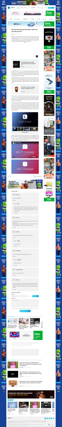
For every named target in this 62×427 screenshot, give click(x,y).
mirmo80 (17, 217)
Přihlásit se (35, 296)
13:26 (19, 241)
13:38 (18, 251)
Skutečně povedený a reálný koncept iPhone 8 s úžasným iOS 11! (28, 63)
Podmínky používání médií (15, 421)
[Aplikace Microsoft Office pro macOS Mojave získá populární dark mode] (13, 321)
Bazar (25, 7)
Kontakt (39, 7)
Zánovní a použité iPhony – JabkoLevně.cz (19, 425)
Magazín (18, 7)
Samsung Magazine (10, 424)
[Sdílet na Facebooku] (8, 176)
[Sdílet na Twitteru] (10, 176)
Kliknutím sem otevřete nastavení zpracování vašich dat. (21, 422)
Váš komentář (13, 298)
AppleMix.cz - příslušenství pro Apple (35, 424)
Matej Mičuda (19, 259)
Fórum (22, 7)
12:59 (18, 232)
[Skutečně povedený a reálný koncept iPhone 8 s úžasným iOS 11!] (16, 64)
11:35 (18, 195)
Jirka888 (17, 231)
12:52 (18, 218)
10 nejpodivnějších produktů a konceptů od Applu (34, 326)
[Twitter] (47, 418)
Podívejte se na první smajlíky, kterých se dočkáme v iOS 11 (28, 87)
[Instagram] (49, 418)
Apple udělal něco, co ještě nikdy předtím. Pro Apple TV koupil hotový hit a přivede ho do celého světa (30, 373)
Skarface (17, 279)
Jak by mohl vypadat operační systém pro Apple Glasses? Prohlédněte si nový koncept (24, 327)
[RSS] (53, 418)
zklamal (16, 72)
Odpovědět (14, 200)
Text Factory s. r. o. (17, 420)
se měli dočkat (20, 70)
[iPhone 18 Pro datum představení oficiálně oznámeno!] (13, 405)
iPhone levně (11, 425)
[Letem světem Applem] (11, 8)
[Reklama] (3, 2)
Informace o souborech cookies (33, 421)
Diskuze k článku (14, 191)
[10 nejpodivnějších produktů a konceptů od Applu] (35, 321)
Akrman (18, 203)
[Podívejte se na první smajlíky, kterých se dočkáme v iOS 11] (16, 89)
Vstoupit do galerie (25, 132)
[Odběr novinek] (42, 8)
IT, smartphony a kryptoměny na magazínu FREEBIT (23, 424)
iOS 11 (8, 177)
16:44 (18, 270)
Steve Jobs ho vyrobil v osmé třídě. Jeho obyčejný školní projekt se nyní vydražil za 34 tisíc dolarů (30, 382)
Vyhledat (50, 7)
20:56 (18, 280)
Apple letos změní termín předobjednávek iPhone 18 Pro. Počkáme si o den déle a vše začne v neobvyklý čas (30, 364)
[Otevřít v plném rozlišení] (25, 166)
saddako (18, 240)
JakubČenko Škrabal (19, 269)
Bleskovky (33, 7)
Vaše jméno (13, 294)
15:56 (19, 204)
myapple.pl (20, 38)
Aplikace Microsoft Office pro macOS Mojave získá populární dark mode (12, 326)
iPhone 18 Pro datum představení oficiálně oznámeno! (11, 410)
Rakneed (17, 194)
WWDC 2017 (17, 137)
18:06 (19, 260)
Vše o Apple (23, 91)
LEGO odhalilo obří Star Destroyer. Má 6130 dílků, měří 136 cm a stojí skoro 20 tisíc (23, 410)
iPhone (13, 34)
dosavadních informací (14, 97)
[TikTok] (51, 418)
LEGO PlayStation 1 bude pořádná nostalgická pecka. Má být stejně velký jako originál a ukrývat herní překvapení (46, 410)
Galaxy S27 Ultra (27, 425)
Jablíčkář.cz (14, 424)
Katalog (28, 7)
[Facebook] (45, 418)
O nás (12, 422)
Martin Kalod (18, 250)
